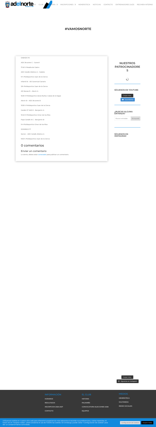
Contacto (49, 411)
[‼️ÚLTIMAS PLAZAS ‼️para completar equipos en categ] (134, 290)
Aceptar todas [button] (147, 422)
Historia (85, 399)
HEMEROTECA (84, 5)
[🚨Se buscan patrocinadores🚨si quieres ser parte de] (120, 157)
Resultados (50, 403)
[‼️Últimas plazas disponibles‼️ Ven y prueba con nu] (134, 228)
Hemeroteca (124, 398)
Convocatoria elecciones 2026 (95, 407)
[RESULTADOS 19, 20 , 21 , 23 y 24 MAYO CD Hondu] (134, 348)
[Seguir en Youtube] (129, 410)
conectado (42, 154)
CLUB (41, 5)
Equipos (85, 411)
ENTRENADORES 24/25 (125, 5)
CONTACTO (108, 5)
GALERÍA (51, 5)
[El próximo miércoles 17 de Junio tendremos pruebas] (134, 171)
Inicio (33, 5)
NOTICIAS (97, 5)
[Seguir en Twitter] (124, 410)
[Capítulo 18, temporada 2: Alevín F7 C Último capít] (120, 342)
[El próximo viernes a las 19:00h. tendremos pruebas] (120, 231)
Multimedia (124, 402)
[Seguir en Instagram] (133, 410)
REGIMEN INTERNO (145, 5)
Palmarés (86, 403)
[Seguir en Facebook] (120, 410)
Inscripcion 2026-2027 (54, 407)
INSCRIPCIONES (66, 5)
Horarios (49, 399)
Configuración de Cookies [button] (130, 422)
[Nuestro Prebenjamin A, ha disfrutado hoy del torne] (120, 276)
